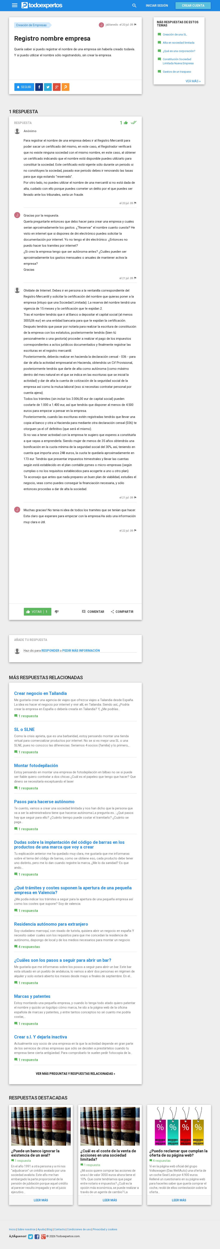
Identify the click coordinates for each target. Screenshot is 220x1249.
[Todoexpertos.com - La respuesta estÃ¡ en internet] (42, 5)
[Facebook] (36, 1236)
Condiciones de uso (79, 1229)
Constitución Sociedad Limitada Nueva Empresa (178, 61)
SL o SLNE (24, 729)
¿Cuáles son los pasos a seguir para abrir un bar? (62, 960)
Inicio (12, 1229)
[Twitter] (30, 1236)
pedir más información (81, 650)
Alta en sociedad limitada (178, 42)
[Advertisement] (64, 67)
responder (50, 650)
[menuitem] (39, 87)
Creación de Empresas (31, 25)
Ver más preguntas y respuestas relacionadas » (75, 1073)
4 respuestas (29, 947)
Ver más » (193, 81)
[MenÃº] (14, 5)
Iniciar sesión (157, 5)
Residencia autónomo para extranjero (51, 924)
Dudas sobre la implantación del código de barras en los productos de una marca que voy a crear (69, 845)
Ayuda (41, 1229)
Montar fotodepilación (36, 765)
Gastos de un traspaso (177, 71)
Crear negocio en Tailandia (40, 693)
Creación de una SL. (175, 34)
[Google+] (43, 1236)
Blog (49, 1229)
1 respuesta (28, 716)
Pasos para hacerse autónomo (44, 801)
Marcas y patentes (32, 996)
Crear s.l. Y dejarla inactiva (40, 1037)
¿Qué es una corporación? (179, 51)
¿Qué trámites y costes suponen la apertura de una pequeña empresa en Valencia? (73, 890)
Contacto (59, 1229)
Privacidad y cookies (105, 1229)
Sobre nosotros (26, 1229)
